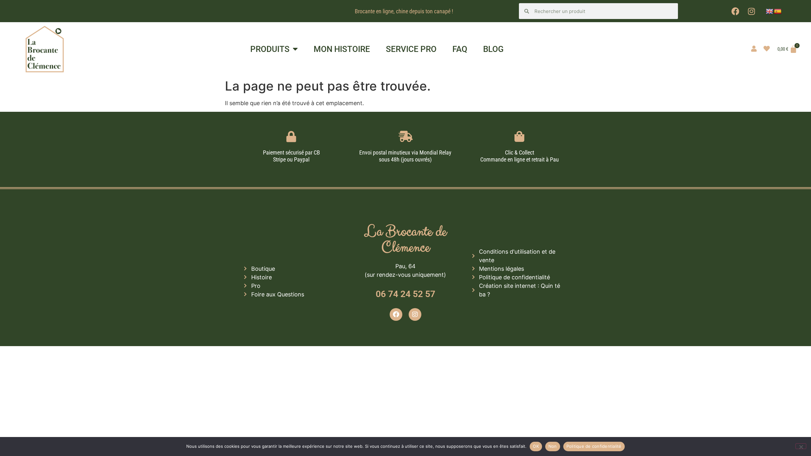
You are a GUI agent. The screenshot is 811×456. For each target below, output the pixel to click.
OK (536, 446)
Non (552, 446)
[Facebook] (736, 11)
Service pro (411, 49)
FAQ (459, 49)
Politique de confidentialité (594, 446)
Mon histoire (342, 49)
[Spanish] (778, 12)
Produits (270, 49)
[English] (769, 12)
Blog (493, 49)
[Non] (800, 446)
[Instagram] (751, 11)
